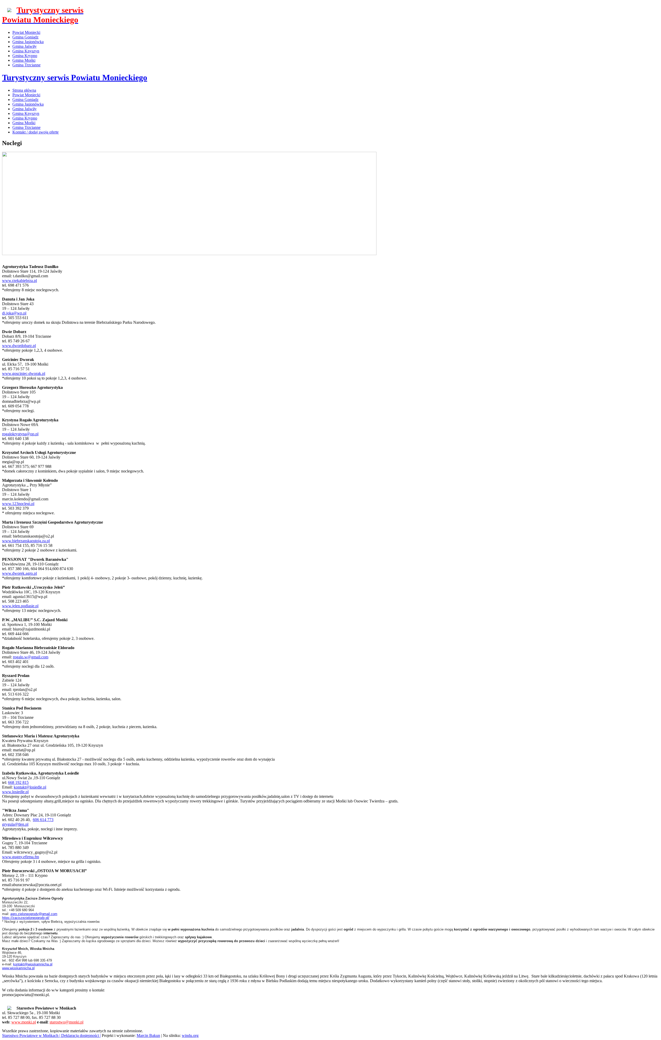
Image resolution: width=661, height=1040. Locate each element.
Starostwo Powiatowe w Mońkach (30, 1035)
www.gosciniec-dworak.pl (23, 373)
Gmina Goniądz (25, 37)
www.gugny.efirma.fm (20, 857)
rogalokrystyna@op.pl (20, 434)
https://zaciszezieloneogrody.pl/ (25, 918)
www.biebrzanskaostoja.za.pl (26, 541)
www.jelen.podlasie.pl (20, 606)
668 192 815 (18, 782)
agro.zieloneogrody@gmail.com (33, 914)
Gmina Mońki (23, 60)
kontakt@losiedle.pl (30, 787)
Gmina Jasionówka (28, 42)
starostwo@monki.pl (66, 1022)
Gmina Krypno (24, 55)
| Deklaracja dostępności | (80, 1035)
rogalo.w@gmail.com (30, 657)
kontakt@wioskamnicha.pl (32, 964)
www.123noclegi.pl (18, 503)
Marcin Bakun (148, 1035)
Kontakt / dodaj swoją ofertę (35, 132)
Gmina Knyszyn (25, 51)
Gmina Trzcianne (26, 65)
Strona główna (24, 90)
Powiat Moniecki (26, 32)
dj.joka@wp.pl (14, 313)
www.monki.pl (23, 1022)
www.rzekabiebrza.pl (19, 280)
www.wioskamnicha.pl (18, 968)
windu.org (190, 1035)
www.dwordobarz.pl (19, 345)
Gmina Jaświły (24, 46)
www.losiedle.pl (15, 792)
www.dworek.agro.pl (19, 573)
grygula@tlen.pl (15, 824)
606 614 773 (43, 819)
